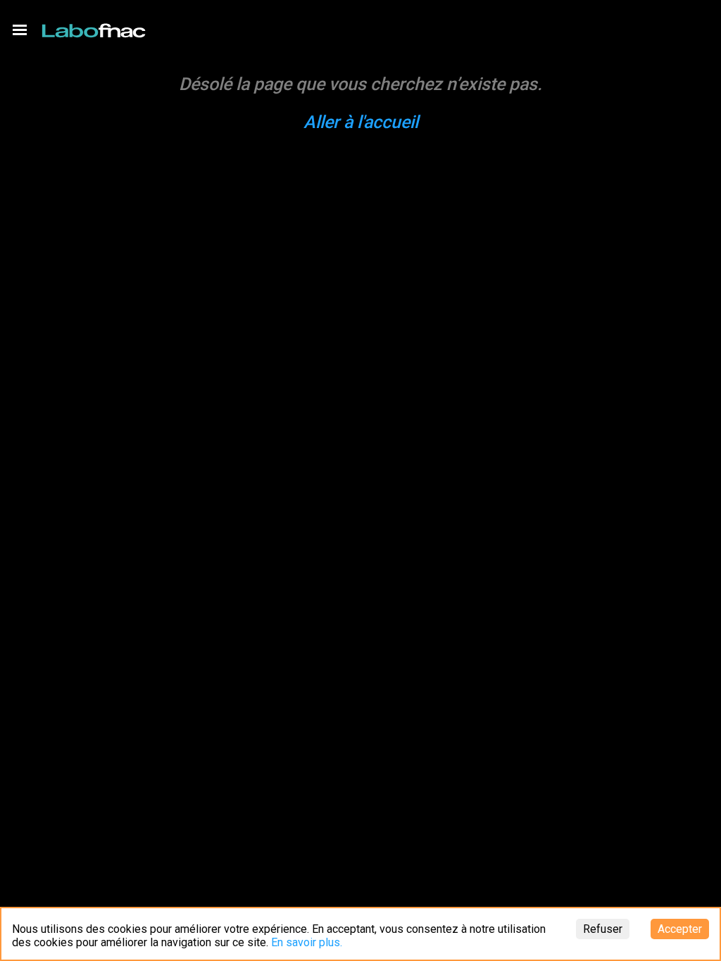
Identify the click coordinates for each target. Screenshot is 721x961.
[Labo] (95, 27)
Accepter (680, 929)
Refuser (602, 929)
